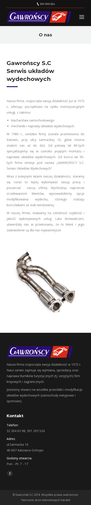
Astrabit (65, 500)
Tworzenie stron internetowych (40, 500)
